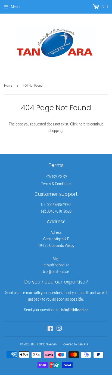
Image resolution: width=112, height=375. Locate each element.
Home (8, 85)
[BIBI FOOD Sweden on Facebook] (50, 329)
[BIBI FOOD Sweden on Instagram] (59, 329)
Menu (15, 6)
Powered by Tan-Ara (74, 344)
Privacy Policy (56, 176)
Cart (104, 6)
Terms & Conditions (56, 183)
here (82, 124)
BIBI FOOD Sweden (44, 344)
